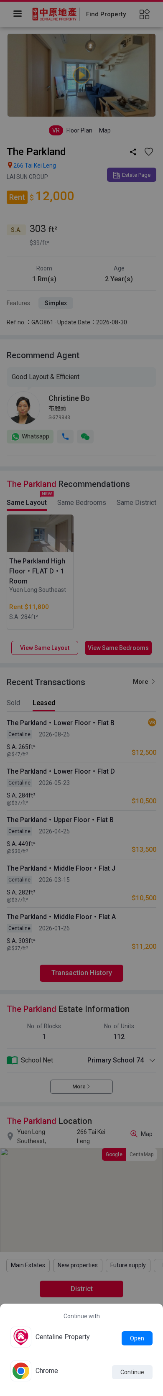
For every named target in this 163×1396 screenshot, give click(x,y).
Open (137, 1338)
